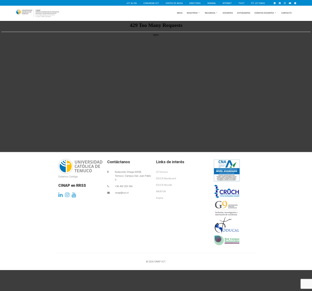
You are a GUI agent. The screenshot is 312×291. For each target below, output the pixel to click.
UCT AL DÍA (132, 3)
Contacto (286, 13)
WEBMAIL (211, 3)
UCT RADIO (259, 3)
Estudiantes (243, 13)
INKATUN (161, 191)
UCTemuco (162, 172)
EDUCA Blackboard (166, 178)
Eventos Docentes (264, 13)
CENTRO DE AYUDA (174, 3)
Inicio (179, 13)
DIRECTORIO (195, 3)
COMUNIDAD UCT (151, 3)
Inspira (159, 197)
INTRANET (227, 3)
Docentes (228, 13)
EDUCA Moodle (164, 184)
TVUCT (241, 3)
